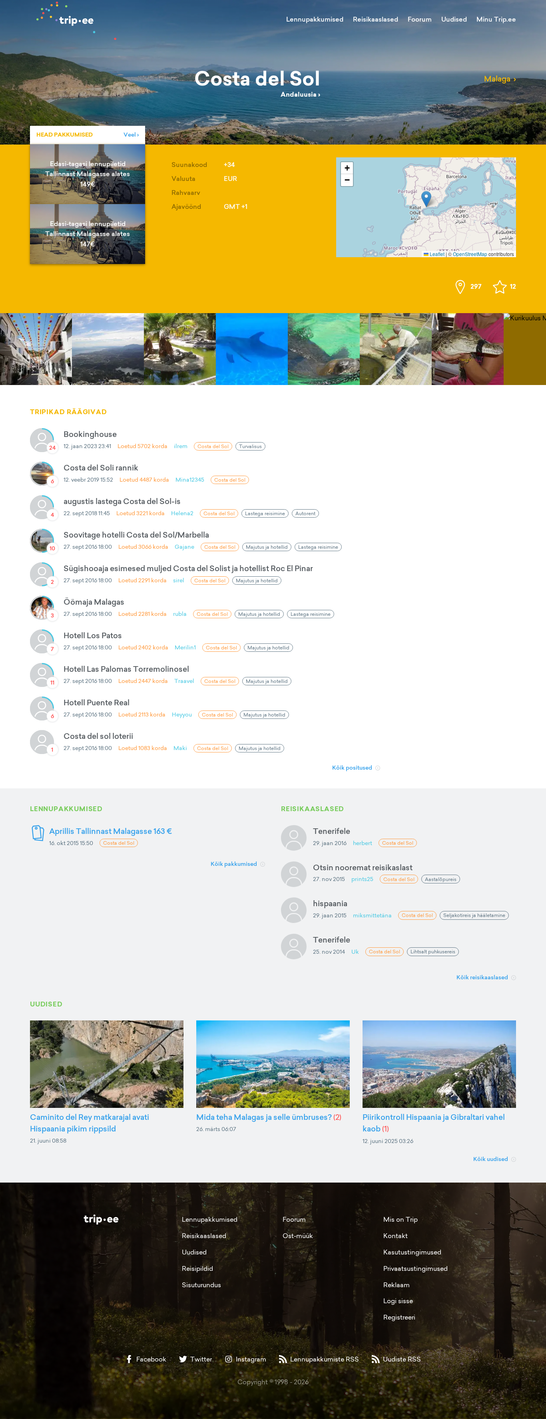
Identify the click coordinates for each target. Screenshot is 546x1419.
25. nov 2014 (329, 951)
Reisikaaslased (375, 19)
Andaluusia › (300, 94)
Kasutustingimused (412, 1252)
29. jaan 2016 (330, 843)
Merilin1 (185, 647)
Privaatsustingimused (415, 1268)
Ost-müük (298, 1235)
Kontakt (395, 1235)
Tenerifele (331, 831)
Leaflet (436, 253)
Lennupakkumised (314, 19)
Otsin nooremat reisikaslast (362, 867)
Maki (180, 748)
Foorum (420, 19)
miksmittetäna (372, 915)
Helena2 (182, 513)
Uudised (454, 19)
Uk (355, 951)
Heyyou (182, 714)
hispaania (330, 903)
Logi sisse (398, 1300)
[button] (426, 199)
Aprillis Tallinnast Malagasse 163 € (110, 831)
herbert (362, 843)
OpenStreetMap (470, 253)
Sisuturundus (201, 1284)
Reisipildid (197, 1268)
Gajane (184, 546)
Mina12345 (189, 479)
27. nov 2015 (329, 879)
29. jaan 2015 (330, 915)
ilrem (180, 446)
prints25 (362, 879)
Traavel (184, 681)
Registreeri (399, 1317)
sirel (178, 580)
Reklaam (396, 1284)
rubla (180, 613)
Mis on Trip (400, 1219)
